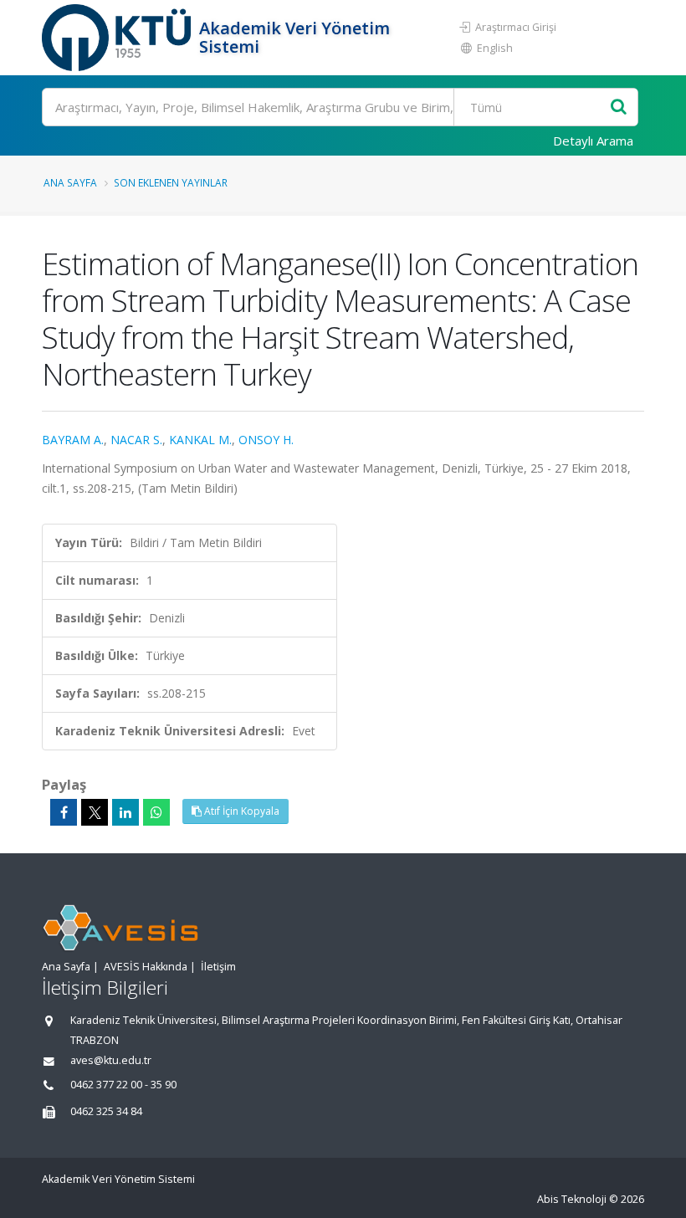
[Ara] (618, 107)
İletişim (218, 967)
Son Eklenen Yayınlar (171, 182)
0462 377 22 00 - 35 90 (123, 1084)
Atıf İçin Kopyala (240, 811)
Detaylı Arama (593, 140)
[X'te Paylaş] (94, 812)
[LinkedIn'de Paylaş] (125, 812)
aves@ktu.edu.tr (110, 1060)
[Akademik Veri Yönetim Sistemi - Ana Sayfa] (118, 37)
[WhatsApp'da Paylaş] (156, 812)
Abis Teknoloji (572, 1199)
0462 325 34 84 (106, 1111)
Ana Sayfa (70, 182)
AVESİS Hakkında (145, 967)
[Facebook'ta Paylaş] (63, 812)
